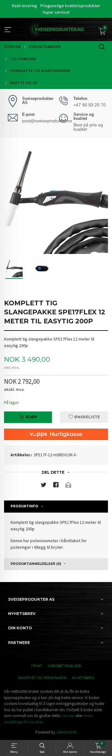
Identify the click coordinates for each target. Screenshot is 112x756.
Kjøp (31, 417)
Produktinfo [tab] (24, 506)
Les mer (68, 715)
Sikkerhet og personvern (42, 678)
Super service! (56, 12)
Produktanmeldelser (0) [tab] (36, 564)
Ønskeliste (86, 417)
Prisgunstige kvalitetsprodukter (70, 5)
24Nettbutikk (66, 732)
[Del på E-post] (68, 486)
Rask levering (24, 5)
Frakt (36, 666)
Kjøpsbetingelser (64, 666)
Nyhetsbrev (83, 678)
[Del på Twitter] (44, 486)
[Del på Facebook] (56, 486)
